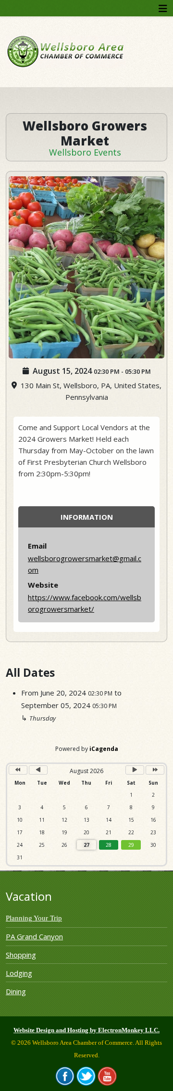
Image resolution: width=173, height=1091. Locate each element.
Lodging (19, 973)
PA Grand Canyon (34, 936)
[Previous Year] (18, 770)
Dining (16, 991)
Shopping (21, 955)
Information (87, 517)
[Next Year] (155, 770)
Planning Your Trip (34, 918)
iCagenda (103, 749)
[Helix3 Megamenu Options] (163, 8)
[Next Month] (134, 770)
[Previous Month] (38, 770)
